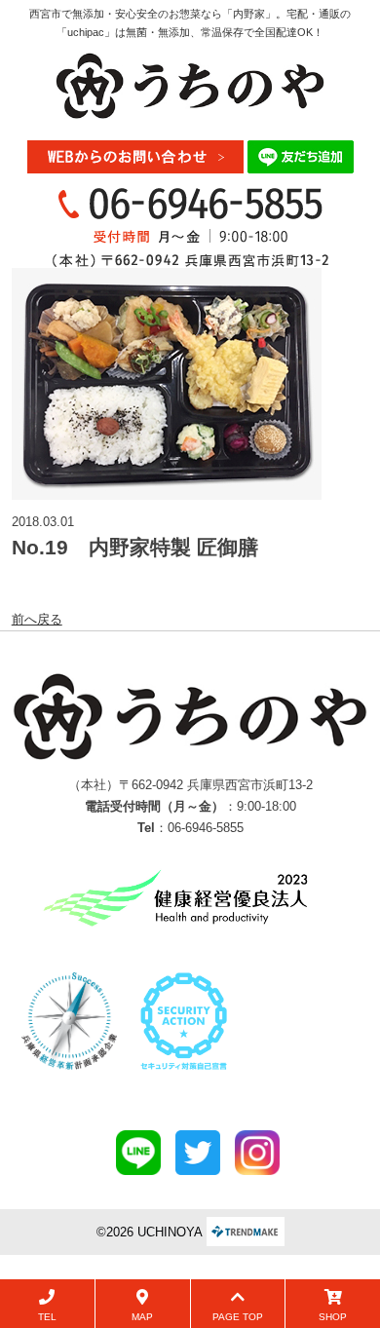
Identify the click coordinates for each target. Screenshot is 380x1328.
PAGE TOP (237, 1316)
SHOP (333, 1316)
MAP (142, 1316)
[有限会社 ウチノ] (190, 85)
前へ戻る (37, 619)
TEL (47, 1316)
